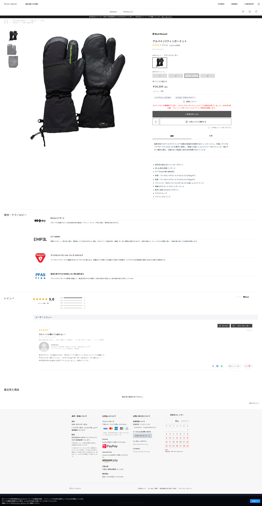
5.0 (51, 299)
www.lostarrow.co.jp (140, 444)
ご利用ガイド (141, 488)
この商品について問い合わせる (220, 128)
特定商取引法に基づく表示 (168, 488)
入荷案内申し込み (192, 114)
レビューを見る (175, 45)
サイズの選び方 (161, 81)
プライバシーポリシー (185, 488)
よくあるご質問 (153, 488)
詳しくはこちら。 (167, 17)
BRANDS (113, 12)
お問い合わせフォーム (142, 436)
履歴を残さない (254, 403)
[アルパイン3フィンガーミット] (78, 90)
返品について (189, 101)
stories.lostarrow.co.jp (141, 452)
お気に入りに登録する (197, 122)
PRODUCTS (128, 12)
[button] (258, 4)
